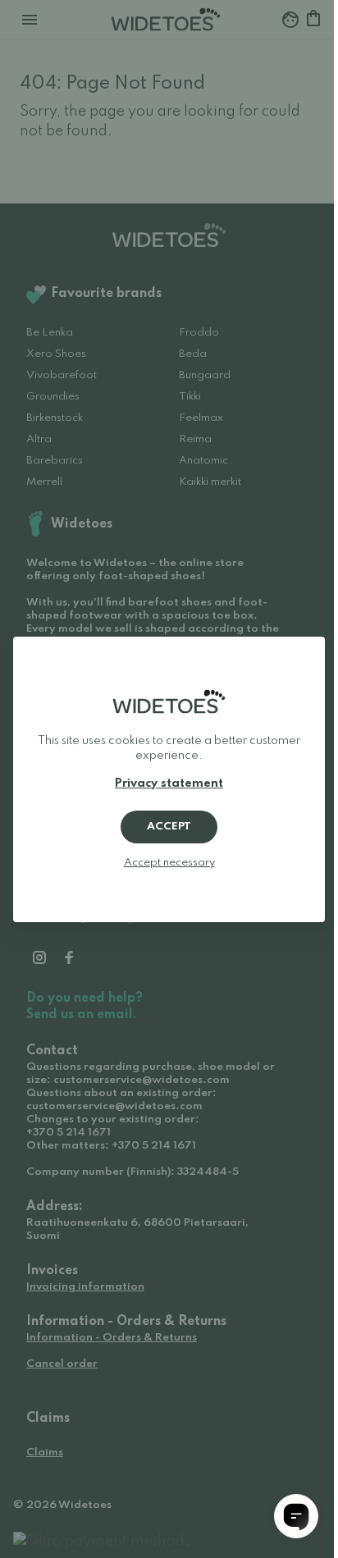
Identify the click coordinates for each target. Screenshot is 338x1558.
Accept (169, 826)
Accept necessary (169, 862)
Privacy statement (169, 783)
